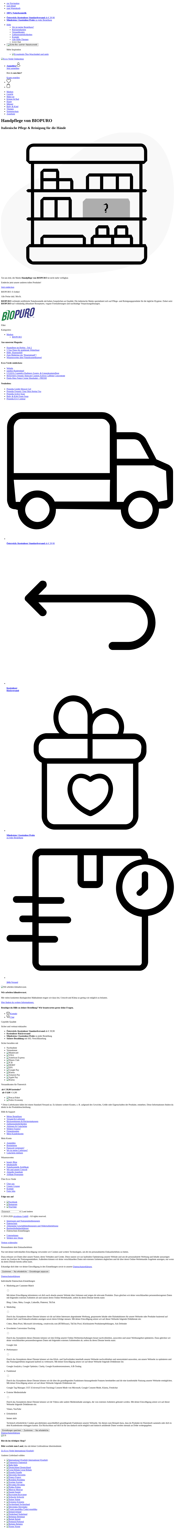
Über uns (10, 1184)
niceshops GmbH (20, 1216)
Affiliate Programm (15, 1174)
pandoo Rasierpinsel (15, 371)
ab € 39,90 (31, 17)
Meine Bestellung (14, 1116)
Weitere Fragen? (14, 1129)
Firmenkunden (13, 1131)
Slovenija (21, 1475)
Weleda (10, 368)
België (18, 1519)
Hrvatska (21, 1484)
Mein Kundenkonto (15, 1134)
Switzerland (25, 1504)
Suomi (18, 1492)
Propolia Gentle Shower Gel (19, 389)
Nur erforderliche (20, 1272)
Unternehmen (12, 1235)
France (18, 1477)
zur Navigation (13, 3)
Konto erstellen (13, 77)
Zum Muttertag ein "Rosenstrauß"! (22, 355)
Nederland (22, 1514)
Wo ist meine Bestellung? (23, 27)
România (21, 1480)
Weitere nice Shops (15, 1238)
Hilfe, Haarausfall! (15, 352)
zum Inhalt (11, 6)
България (22, 1494)
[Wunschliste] (9, 82)
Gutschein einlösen (15, 1153)
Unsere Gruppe (13, 1186)
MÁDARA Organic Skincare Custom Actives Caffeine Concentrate (36, 375)
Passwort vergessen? (15, 1148)
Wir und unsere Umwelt (17, 1169)
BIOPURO (17, 337)
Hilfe (9, 25)
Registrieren (12, 1145)
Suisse (17, 1499)
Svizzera (20, 1502)
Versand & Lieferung (16, 1119)
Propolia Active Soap (16, 394)
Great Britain (26, 1470)
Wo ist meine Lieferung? (17, 1150)
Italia (16, 1465)
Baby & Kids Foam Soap (17, 396)
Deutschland (25, 1467)
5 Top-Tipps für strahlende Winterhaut (23, 350)
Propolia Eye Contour (16, 399)
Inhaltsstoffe (12, 1164)
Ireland (18, 1512)
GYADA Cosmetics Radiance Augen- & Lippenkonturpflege (33, 373)
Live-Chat (16, 42)
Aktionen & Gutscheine (17, 1126)
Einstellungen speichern (11, 1430)
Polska (18, 1487)
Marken (10, 334)
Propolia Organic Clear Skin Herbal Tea (24, 391)
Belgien (19, 1524)
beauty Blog (12, 1162)
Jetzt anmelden (13, 68)
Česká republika (30, 1509)
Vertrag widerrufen (9, 1242)
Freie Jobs (11, 1191)
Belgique (21, 1517)
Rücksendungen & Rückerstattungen (22, 1121)
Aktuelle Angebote (15, 1172)
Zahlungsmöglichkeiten (22, 34)
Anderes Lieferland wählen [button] (13, 1455)
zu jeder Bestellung (29, 20)
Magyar (19, 1489)
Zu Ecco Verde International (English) (17, 1451)
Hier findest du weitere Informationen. (17, 1002)
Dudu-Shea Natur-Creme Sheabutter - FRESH (27, 378)
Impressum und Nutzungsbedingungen (23, 1221)
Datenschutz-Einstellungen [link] (18, 1231)
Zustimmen (6, 1272)
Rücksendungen (19, 29)
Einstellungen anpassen (39, 1272)
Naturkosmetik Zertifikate (18, 1167)
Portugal (20, 1521)
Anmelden (11, 1143)
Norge (17, 1526)
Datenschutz (12, 1223)
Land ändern (27, 1211)
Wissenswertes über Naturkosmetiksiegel (24, 357)
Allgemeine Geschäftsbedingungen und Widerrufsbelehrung (32, 1226)
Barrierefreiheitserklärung (18, 1228)
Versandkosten (18, 32)
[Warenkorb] (90, 85)
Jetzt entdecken (7, 287)
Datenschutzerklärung (82, 1266)
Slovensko (22, 1507)
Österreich (22, 1462)
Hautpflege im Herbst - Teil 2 (19, 347)
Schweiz (20, 1497)
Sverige (19, 1482)
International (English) (38, 1460)
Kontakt (15, 37)
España (19, 1472)
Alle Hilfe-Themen (20, 39)
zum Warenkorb (13, 8)
